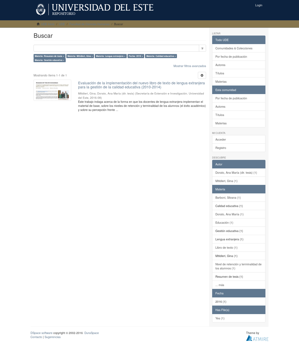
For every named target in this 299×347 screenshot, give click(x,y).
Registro (220, 148)
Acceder (220, 139)
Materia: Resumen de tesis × (49, 55)
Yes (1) (220, 318)
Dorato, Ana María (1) (229, 214)
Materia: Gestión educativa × (49, 60)
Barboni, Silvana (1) (228, 197)
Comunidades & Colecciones (233, 48)
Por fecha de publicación (231, 56)
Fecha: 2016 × (136, 55)
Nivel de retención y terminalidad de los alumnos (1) (238, 266)
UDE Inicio (48, 24)
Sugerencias (53, 337)
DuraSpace (91, 333)
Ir (202, 48)
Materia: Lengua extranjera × (110, 55)
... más (219, 285)
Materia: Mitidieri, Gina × (80, 55)
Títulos (219, 73)
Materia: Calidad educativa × (161, 55)
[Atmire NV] (257, 337)
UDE (62, 24)
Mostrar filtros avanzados (190, 66)
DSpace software (41, 333)
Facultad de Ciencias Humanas (89, 24)
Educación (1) (224, 222)
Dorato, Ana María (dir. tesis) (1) (236, 172)
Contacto (36, 337)
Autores (220, 65)
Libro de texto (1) (226, 247)
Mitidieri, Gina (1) (226, 181)
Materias (221, 81)
